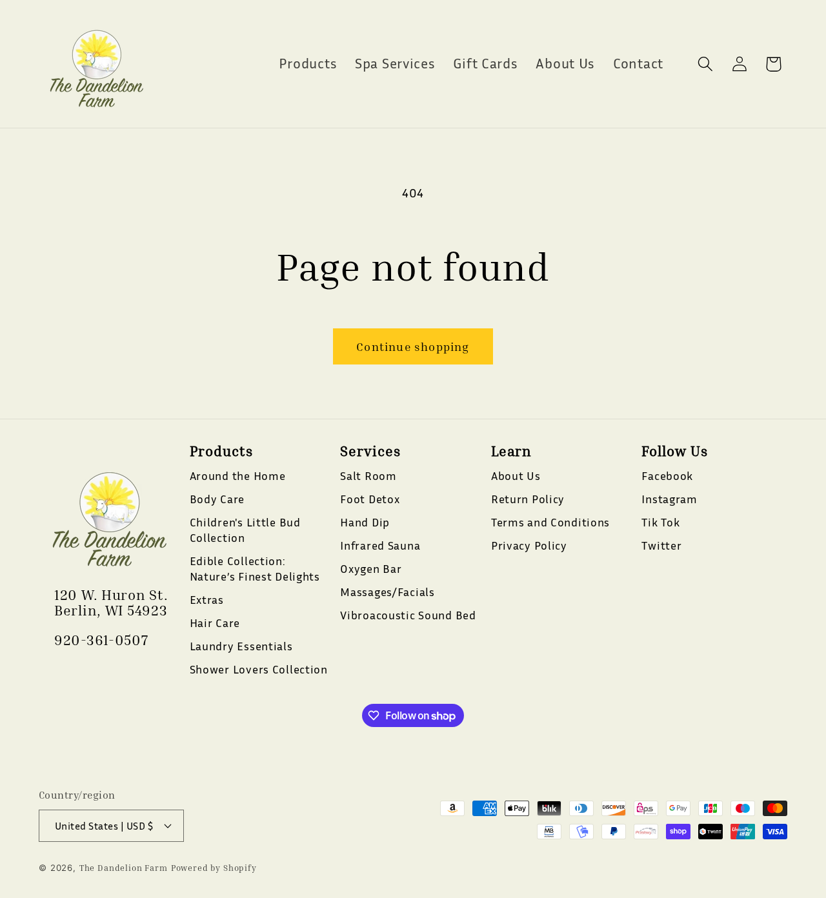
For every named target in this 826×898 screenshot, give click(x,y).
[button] (705, 64)
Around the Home (238, 475)
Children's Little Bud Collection (245, 529)
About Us (516, 475)
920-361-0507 (101, 640)
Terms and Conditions (550, 522)
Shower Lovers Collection (259, 669)
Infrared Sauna (380, 545)
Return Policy (528, 499)
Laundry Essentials (241, 646)
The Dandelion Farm (123, 867)
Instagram (669, 499)
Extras (207, 599)
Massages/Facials (387, 591)
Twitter (661, 545)
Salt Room (368, 475)
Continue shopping (412, 346)
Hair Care (215, 622)
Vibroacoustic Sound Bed (408, 615)
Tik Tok (660, 522)
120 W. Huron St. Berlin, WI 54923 (111, 602)
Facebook (667, 475)
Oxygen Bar (370, 568)
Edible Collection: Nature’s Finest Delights (255, 568)
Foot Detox (369, 499)
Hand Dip (365, 522)
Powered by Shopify (214, 867)
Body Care (217, 499)
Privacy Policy (529, 545)
